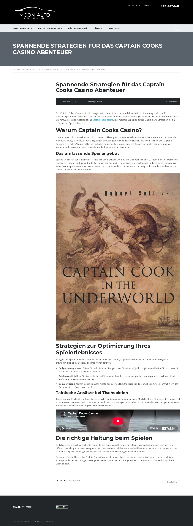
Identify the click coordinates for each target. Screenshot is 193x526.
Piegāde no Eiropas (50, 28)
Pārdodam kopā (78, 28)
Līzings (98, 28)
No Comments (171, 101)
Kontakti (114, 28)
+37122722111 (170, 6)
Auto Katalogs (22, 28)
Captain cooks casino (102, 119)
